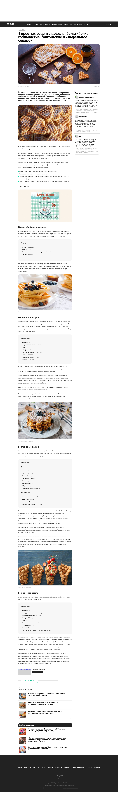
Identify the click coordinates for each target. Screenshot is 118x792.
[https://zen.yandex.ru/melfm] (49, 761)
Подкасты (59, 767)
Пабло (66, 767)
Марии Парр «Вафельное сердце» (34, 231)
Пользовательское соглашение (59, 782)
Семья (29, 24)
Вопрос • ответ (76, 24)
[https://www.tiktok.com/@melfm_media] (59, 761)
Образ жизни (45, 24)
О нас (20, 767)
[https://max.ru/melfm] (73, 761)
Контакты (28, 767)
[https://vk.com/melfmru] (54, 761)
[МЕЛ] (10, 24)
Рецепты (22, 29)
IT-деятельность (77, 767)
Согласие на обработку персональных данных (59, 784)
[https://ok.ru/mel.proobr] (68, 761)
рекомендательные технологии (70, 788)
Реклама (36, 767)
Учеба (36, 24)
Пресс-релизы (47, 767)
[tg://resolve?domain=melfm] (45, 761)
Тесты (66, 24)
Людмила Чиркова (38, 669)
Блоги (86, 24)
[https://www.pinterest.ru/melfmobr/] (64, 761)
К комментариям (29, 680)
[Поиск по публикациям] (103, 24)
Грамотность (57, 24)
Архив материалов (93, 767)
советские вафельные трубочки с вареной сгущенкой (44, 95)
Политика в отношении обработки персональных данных (59, 785)
